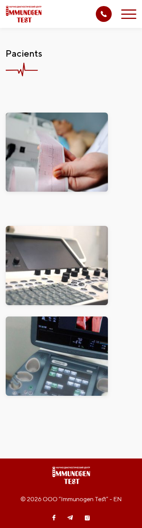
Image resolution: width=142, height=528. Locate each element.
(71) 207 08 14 (104, 14)
